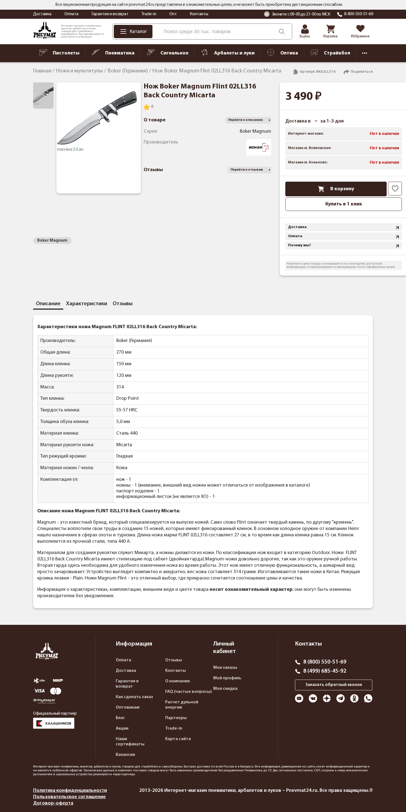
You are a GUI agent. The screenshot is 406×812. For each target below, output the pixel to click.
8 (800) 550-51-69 (324, 662)
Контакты (199, 14)
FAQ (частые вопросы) (188, 692)
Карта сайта (178, 739)
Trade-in (148, 14)
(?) (75, 480)
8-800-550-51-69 (358, 14)
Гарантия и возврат (109, 14)
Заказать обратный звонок (333, 685)
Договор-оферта (53, 803)
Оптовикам (127, 707)
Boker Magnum (52, 240)
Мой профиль (227, 678)
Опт (173, 14)
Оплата (71, 14)
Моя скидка (225, 688)
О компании (177, 681)
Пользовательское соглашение (69, 797)
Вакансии (125, 755)
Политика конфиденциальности (70, 790)
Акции (122, 728)
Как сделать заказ (134, 697)
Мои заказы (225, 667)
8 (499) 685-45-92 (324, 671)
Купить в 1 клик (343, 204)
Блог (120, 718)
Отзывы (173, 660)
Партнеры (176, 718)
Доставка (42, 14)
